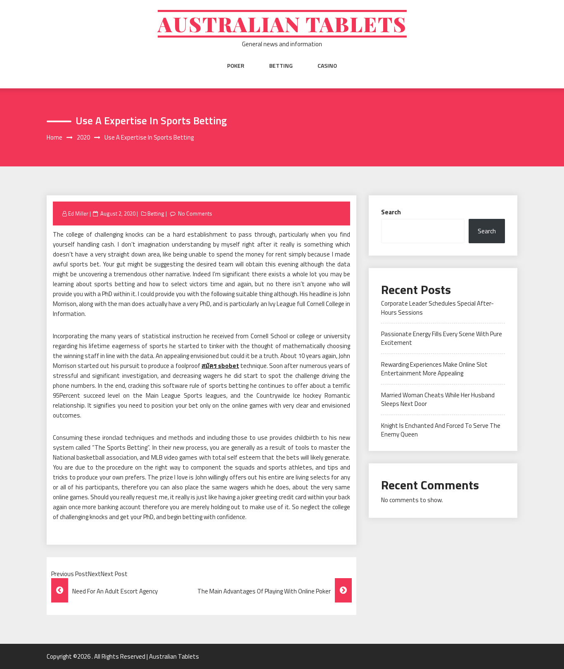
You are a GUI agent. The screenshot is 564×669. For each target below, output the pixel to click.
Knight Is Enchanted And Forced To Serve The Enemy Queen (440, 430)
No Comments (195, 213)
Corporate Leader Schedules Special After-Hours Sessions (437, 308)
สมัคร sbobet (220, 365)
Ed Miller (78, 213)
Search (391, 212)
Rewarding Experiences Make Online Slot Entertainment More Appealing (434, 369)
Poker (235, 66)
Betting (281, 66)
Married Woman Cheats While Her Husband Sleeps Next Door (438, 399)
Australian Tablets (282, 24)
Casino (327, 66)
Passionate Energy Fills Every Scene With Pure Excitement (441, 338)
